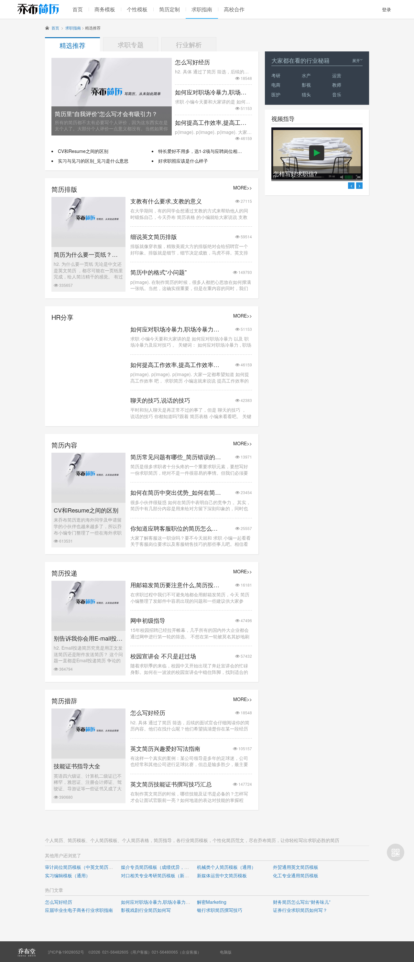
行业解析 (189, 44)
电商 (275, 85)
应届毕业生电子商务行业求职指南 (79, 910)
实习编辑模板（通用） (67, 875)
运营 (336, 75)
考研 (275, 75)
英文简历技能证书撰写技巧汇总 (171, 784)
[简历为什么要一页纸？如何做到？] (88, 236)
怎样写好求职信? (295, 173)
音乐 (336, 95)
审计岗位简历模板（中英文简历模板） (83, 867)
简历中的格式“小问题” (158, 272)
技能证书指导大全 (77, 766)
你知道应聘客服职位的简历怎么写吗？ (176, 528)
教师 (336, 85)
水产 (306, 75)
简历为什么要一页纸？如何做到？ (88, 254)
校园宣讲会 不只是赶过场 (163, 656)
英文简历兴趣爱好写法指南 (165, 748)
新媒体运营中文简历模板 (222, 875)
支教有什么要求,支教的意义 (166, 201)
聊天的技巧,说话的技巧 (160, 400)
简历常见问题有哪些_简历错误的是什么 (176, 457)
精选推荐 (72, 45)
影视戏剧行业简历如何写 (146, 910)
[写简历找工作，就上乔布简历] (38, 9)
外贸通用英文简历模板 (295, 867)
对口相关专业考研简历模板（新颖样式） (161, 875)
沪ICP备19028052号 (66, 952)
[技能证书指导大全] (88, 748)
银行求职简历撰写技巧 (219, 910)
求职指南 (201, 9)
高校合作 (234, 9)
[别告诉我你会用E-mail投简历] (88, 620)
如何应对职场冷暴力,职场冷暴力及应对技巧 (213, 92)
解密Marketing (211, 902)
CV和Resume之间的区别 (83, 151)
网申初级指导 (147, 620)
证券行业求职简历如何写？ (300, 910)
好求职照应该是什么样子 (183, 160)
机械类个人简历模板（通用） (226, 867)
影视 (306, 85)
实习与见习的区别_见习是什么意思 (93, 160)
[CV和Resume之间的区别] (88, 492)
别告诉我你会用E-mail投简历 (88, 638)
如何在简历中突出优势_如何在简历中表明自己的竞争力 (176, 492)
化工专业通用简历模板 (295, 875)
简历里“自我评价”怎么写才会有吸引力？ (106, 114)
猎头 (306, 95)
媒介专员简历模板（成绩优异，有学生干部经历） (171, 867)
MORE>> (242, 188)
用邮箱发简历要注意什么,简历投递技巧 (176, 585)
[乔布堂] (26, 952)
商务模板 (104, 9)
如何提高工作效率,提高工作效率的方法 (213, 122)
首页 (77, 9)
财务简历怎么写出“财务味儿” (302, 902)
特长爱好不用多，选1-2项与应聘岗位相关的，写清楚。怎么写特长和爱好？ (234, 151)
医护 (275, 95)
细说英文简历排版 (153, 236)
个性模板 (137, 9)
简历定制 (169, 9)
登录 (386, 9)
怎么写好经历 (192, 62)
